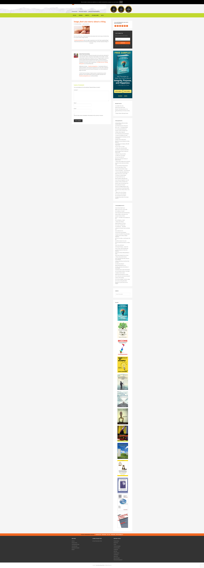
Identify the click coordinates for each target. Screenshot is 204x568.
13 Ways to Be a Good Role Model (121, 148)
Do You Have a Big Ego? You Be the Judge (122, 279)
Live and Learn (74, 546)
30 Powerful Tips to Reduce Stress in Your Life (122, 190)
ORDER (125, 96)
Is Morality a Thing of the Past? (120, 153)
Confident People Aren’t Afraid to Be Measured (121, 250)
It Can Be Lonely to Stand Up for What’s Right (122, 163)
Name (75, 103)
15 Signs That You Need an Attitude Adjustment (121, 236)
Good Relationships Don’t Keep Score (121, 125)
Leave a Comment (86, 23)
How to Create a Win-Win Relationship (121, 248)
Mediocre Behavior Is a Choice (120, 223)
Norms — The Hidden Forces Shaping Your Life (122, 218)
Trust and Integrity (117, 546)
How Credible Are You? (119, 230)
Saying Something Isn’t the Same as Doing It (122, 111)
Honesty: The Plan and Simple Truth (121, 130)
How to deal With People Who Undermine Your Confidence (122, 259)
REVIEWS (120, 96)
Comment (76, 90)
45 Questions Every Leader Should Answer (122, 269)
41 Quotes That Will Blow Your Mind (121, 135)
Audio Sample (118, 91)
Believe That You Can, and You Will (121, 209)
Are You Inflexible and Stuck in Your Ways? (122, 271)
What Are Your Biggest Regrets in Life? (121, 186)
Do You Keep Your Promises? (120, 184)
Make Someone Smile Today (120, 107)
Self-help (115, 551)
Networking (116, 542)
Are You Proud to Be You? (119, 157)
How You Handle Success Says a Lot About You (122, 243)
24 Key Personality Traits (97, 541)
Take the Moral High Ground (120, 207)
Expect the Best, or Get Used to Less (121, 214)
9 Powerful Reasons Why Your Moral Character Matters (121, 124)
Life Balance (116, 554)
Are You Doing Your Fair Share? (120, 195)
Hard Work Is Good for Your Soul (120, 240)
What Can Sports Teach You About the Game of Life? (121, 152)
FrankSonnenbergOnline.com (84, 75)
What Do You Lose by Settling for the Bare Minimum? (122, 142)
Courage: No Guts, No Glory (120, 215)
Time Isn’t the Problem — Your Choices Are (122, 170)
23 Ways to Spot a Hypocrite (120, 132)
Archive (73, 541)
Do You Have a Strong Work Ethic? (121, 280)
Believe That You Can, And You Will (121, 173)
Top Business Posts (75, 544)
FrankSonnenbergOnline (79, 40)
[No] (202, 2)
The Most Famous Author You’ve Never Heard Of (122, 198)
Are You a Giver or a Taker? (120, 146)
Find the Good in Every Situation (120, 232)
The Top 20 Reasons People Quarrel (121, 165)
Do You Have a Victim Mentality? (120, 193)
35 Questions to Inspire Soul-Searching (121, 149)
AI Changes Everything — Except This (121, 246)
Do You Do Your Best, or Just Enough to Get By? (122, 239)
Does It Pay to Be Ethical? (119, 245)
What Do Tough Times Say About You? (121, 183)
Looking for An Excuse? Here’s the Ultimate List (122, 229)
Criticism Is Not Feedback (119, 277)
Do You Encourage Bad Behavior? (121, 128)
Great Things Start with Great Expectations (122, 212)
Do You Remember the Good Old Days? (122, 133)
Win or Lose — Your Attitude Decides (121, 127)
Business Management (118, 559)
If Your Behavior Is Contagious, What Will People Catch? (122, 144)
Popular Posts (74, 542)
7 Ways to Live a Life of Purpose (120, 192)
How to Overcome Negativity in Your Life (122, 180)
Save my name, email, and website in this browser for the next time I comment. (88, 115)
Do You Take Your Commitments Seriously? (122, 276)
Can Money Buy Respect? (119, 263)
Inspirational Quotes (75, 547)
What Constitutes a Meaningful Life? (121, 178)
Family (115, 544)
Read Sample (127, 91)
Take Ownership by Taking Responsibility (122, 188)
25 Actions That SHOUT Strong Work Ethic (122, 233)
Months (73, 549)
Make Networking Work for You (120, 265)
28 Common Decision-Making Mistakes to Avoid (122, 253)
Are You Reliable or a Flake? (120, 220)
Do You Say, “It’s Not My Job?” (120, 224)
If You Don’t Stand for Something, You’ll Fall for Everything (122, 137)
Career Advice (116, 552)
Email (75, 108)
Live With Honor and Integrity (120, 155)
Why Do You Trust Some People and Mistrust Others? (121, 159)
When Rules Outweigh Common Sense (121, 255)
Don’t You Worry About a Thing (120, 167)
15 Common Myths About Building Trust (122, 172)
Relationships (116, 541)
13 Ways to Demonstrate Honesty (121, 256)
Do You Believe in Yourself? (120, 211)
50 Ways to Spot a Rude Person (120, 139)
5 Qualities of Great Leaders (120, 272)
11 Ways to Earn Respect (119, 221)
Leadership (116, 549)
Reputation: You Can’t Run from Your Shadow (121, 283)
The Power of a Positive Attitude (120, 175)
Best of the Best (117, 558)
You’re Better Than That (119, 105)
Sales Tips (116, 556)
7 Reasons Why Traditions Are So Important (122, 161)
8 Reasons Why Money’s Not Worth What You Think (122, 262)
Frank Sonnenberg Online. (100, 565)
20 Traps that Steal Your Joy (120, 176)
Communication (117, 547)
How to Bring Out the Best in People (121, 168)
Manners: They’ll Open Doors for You (121, 109)
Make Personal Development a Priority (121, 274)
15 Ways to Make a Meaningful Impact (121, 113)
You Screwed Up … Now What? (120, 226)
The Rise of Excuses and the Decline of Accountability (122, 267)
